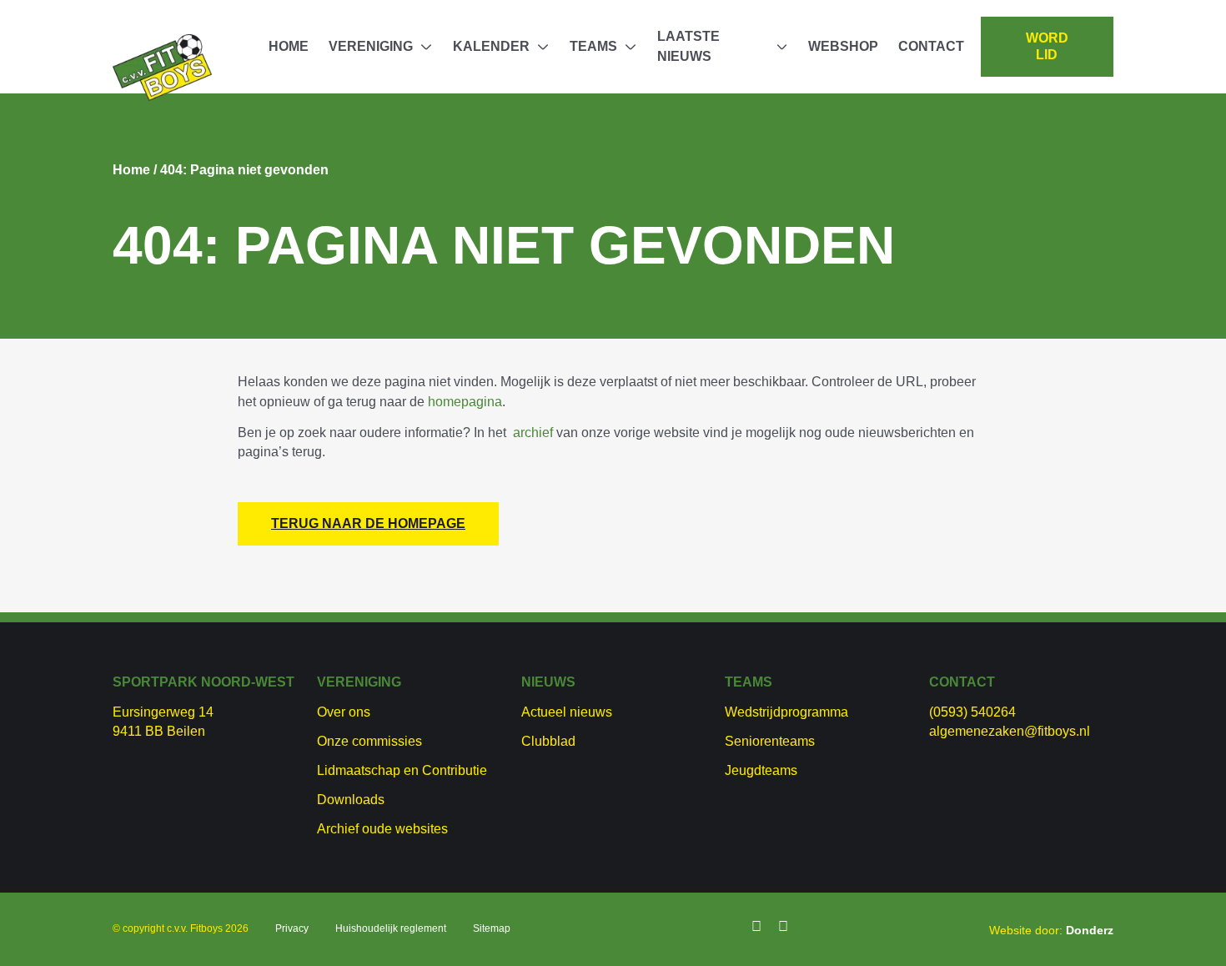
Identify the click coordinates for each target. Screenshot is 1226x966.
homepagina (465, 402)
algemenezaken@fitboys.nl (1009, 731)
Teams (593, 46)
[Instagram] (783, 926)
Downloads (350, 799)
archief (533, 432)
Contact (931, 46)
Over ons (343, 712)
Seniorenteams (770, 741)
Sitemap (491, 928)
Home (289, 46)
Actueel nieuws (566, 712)
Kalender (491, 46)
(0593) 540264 (972, 712)
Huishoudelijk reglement (390, 928)
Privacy (292, 928)
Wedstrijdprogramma (786, 712)
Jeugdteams (761, 770)
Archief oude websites (382, 829)
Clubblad (548, 741)
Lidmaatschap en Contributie (402, 770)
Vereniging (371, 46)
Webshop (843, 46)
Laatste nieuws (688, 46)
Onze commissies (369, 741)
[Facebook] (756, 926)
